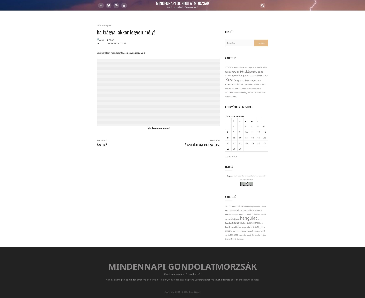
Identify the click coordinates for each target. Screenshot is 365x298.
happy (260, 219)
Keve (230, 79)
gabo (260, 71)
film (258, 67)
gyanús (235, 76)
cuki (249, 210)
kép (243, 81)
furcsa (228, 71)
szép (242, 88)
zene (250, 92)
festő (254, 214)
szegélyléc (251, 235)
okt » (234, 156)
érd (263, 92)
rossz (262, 84)
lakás (259, 80)
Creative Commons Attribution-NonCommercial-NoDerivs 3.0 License (251, 178)
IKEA (264, 76)
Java (261, 223)
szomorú (235, 89)
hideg (259, 76)
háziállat (228, 223)
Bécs (248, 206)
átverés (258, 92)
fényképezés (248, 71)
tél (245, 89)
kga (112, 39)
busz (242, 67)
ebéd (254, 68)
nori (242, 84)
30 (240, 148)
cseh (237, 210)
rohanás (234, 234)
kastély (227, 227)
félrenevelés (261, 214)
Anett (228, 67)
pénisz (256, 231)
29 (234, 148)
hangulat (243, 75)
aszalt (237, 206)
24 (246, 143)
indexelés (245, 223)
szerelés (228, 89)
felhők (249, 214)
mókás (235, 84)
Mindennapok (104, 25)
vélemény (243, 92)
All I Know (231, 206)
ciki (245, 68)
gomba (228, 76)
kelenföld (234, 227)
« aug (228, 156)
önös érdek (239, 239)
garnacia (228, 219)
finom (263, 67)
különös (254, 227)
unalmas (257, 89)
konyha (238, 80)
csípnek (243, 210)
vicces (229, 92)
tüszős (257, 235)
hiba (250, 76)
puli (251, 231)
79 (226, 206)
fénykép (235, 71)
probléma (249, 84)
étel (234, 96)
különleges (250, 80)
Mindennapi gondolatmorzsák (182, 3)
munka (228, 84)
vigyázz (263, 235)
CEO (226, 210)
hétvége (236, 222)
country (232, 210)
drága (250, 68)
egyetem (242, 214)
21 (228, 143)
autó (243, 206)
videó (236, 93)
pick (248, 231)
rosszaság (242, 235)
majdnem (236, 231)
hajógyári (235, 219)
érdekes (229, 96)
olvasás (243, 231)
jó (267, 76)
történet (250, 88)
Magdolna (261, 227)
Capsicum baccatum (258, 206)
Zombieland (230, 239)
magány (228, 231)
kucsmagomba (244, 227)
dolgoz (236, 214)
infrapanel (254, 222)
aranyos (235, 67)
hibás (255, 76)
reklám (256, 85)
